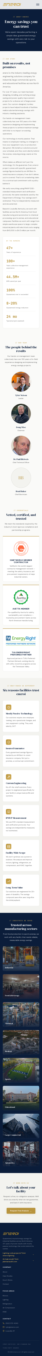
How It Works (7, 1280)
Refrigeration (7, 1304)
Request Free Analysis (21, 1211)
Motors (5, 1296)
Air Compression (9, 1308)
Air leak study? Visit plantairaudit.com (18, 1260)
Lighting (5, 1300)
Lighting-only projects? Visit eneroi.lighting (18, 1254)
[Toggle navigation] (37, 4)
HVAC (5, 1312)
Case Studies (7, 1276)
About (5, 1272)
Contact (6, 1284)
